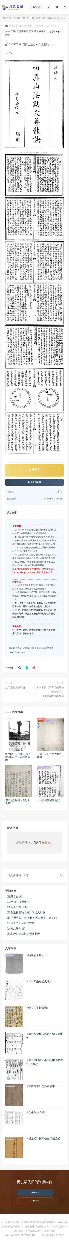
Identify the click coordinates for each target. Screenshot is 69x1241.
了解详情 (35, 1201)
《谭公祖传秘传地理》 (49, 800)
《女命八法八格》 (16, 928)
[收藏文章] (19, 668)
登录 (47, 842)
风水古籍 (11, 513)
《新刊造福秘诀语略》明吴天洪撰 (25, 912)
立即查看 (35, 1193)
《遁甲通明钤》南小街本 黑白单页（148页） (32, 918)
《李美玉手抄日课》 (17, 907)
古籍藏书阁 (19, 18)
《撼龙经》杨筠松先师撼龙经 (22, 934)
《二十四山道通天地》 (18, 902)
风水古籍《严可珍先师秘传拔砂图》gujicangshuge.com (50, 691)
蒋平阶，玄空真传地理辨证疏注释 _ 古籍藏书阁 (17, 757)
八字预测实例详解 (15, 687)
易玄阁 (30, 18)
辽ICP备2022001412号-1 (51, 1235)
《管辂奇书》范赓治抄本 (19, 923)
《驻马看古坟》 (14, 896)
